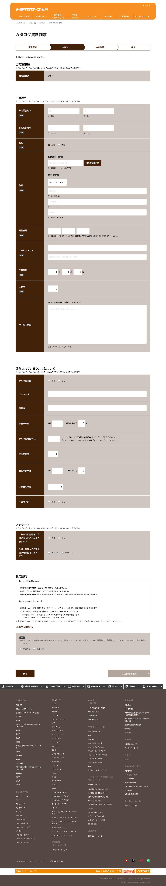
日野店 (18, 759)
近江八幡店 (19, 763)
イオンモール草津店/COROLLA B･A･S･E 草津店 (28, 725)
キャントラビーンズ (59, 827)
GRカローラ (56, 700)
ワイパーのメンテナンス (96, 751)
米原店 (18, 785)
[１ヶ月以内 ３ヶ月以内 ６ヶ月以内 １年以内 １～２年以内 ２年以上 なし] (55, 487)
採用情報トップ (93, 836)
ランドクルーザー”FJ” (59, 804)
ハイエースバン (57, 731)
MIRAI (54, 773)
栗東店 (18, 734)
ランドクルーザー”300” (60, 800)
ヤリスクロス (56, 781)
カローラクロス (21, 819)
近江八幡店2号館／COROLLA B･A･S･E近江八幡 (28, 768)
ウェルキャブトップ (60, 850)
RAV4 (54, 788)
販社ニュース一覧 (131, 805)
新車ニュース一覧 (22, 796)
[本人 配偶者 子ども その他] (53, 454)
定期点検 (91, 739)
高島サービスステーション (25, 709)
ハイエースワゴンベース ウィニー (64, 831)
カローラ (19, 815)
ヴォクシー (19, 812)
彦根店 (18, 777)
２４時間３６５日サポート (97, 793)
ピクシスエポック (58, 754)
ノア (53, 723)
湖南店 (18, 751)
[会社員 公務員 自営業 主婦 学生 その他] (53, 288)
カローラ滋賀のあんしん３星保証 (100, 804)
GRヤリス (55, 707)
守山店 (18, 738)
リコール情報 (145, 5)
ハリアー (55, 746)
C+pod (55, 711)
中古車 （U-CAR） (93, 702)
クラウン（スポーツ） (23, 842)
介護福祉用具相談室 (132, 794)
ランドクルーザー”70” (60, 792)
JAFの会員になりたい (132, 775)
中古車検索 (92, 719)
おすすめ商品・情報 (95, 762)
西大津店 (19, 716)
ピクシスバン (56, 761)
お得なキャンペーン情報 (96, 820)
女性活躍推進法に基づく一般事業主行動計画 (137, 719)
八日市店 (19, 755)
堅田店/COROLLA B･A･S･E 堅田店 (27, 713)
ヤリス (54, 777)
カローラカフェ (93, 808)
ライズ (54, 785)
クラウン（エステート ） (25, 835)
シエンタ (55, 715)
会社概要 (128, 705)
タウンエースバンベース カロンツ (64, 818)
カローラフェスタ (94, 801)
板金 (89, 766)
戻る (25, 673)
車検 (89, 735)
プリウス (55, 765)
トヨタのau (129, 790)
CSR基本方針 (129, 709)
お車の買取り (93, 715)
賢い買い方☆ (93, 824)
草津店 (18, 730)
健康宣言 (128, 728)
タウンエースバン (58, 719)
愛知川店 (19, 773)
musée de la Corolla (95, 812)
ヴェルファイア (21, 808)
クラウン (19, 831)
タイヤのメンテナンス (96, 747)
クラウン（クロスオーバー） (26, 838)
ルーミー (55, 808)
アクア (18, 800)
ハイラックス (56, 738)
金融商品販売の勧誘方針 (133, 725)
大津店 (18, 720)
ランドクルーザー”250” (60, 796)
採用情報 (92, 830)
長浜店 (18, 781)
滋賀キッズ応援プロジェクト (98, 797)
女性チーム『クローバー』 (97, 816)
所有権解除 (128, 771)
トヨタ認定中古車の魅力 (96, 708)
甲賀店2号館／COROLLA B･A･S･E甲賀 (28, 747)
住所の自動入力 (92, 163)
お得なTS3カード (130, 782)
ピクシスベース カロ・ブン (62, 835)
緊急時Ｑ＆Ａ (93, 785)
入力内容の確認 (129, 673)
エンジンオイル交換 (95, 743)
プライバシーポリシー (132, 748)
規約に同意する (26, 626)
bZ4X (54, 750)
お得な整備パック (94, 731)
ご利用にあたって (131, 744)
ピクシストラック (58, 758)
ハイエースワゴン (58, 734)
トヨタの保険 (129, 778)
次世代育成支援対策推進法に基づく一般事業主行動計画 (137, 714)
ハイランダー (56, 742)
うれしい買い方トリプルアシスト (136, 786)
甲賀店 (18, 742)
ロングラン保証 (93, 712)
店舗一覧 (19, 705)
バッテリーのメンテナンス (97, 755)
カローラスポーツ (22, 823)
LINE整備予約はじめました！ (98, 789)
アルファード (20, 804)
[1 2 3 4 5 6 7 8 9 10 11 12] (66, 272)
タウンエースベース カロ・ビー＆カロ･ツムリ (64, 822)
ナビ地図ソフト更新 (95, 758)
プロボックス (56, 769)
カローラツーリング (23, 827)
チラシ (128, 754)
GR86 (54, 703)
